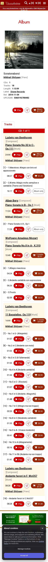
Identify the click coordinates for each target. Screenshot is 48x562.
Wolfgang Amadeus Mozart (21, 238)
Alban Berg (11, 200)
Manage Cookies (24, 549)
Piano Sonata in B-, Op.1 (19, 205)
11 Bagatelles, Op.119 (18, 314)
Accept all (24, 555)
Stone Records (17, 92)
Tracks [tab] (8, 124)
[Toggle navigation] (44, 3)
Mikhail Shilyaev (12, 77)
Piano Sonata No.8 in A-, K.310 (22, 245)
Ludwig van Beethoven (18, 137)
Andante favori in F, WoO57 (21, 475)
